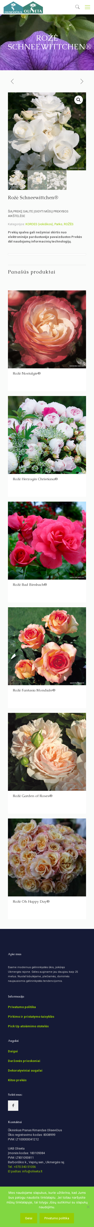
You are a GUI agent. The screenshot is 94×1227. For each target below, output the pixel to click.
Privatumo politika (22, 1007)
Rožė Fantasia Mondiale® (34, 690)
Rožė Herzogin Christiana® (35, 479)
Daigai (13, 1051)
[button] (78, 100)
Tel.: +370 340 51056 (22, 1167)
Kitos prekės (17, 1080)
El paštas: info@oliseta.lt (25, 1171)
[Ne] (88, 1206)
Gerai (28, 1218)
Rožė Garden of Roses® (33, 795)
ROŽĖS (69, 224)
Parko (58, 224)
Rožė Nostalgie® (27, 373)
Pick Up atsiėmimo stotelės (28, 1026)
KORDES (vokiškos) (39, 224)
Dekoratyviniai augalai (25, 1070)
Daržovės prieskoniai (24, 1061)
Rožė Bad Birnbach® (30, 584)
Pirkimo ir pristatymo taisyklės (31, 1016)
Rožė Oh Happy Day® (31, 901)
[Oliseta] (23, 7)
